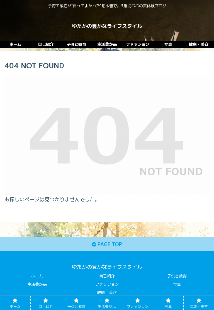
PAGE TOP (109, 244)
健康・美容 (107, 292)
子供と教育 (177, 275)
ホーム (37, 275)
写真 (177, 284)
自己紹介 (107, 275)
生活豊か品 (37, 284)
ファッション (107, 284)
